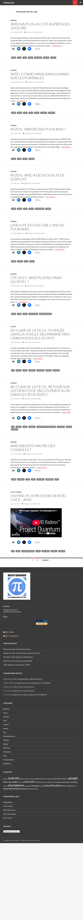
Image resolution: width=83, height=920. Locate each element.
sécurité (49, 785)
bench (20, 261)
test (63, 786)
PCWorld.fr (7, 752)
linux (19, 782)
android (13, 778)
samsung (74, 782)
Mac (4, 732)
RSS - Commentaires (12, 636)
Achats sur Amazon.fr (10, 610)
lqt (23, 782)
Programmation (8, 760)
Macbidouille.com (9, 736)
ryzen (32, 159)
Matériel (13, 20)
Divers (5, 713)
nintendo (50, 479)
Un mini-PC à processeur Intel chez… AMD (38, 497)
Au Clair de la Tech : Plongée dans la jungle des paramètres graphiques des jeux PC (39, 334)
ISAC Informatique (9, 814)
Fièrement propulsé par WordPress (30, 840)
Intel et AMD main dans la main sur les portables (39, 76)
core (19, 112)
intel (30, 57)
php (62, 782)
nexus (42, 782)
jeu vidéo (38, 57)
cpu (19, 57)
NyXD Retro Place (9, 810)
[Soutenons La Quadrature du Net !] (16, 586)
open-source (51, 782)
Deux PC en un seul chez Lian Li (24, 687)
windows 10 (25, 789)
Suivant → (46, 560)
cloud (36, 779)
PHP (4, 756)
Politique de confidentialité (10, 840)
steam (53, 57)
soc (57, 479)
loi (21, 782)
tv (66, 786)
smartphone (16, 785)
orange (58, 782)
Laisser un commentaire (34, 32)
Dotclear (6, 717)
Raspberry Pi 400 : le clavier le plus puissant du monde (21, 653)
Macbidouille (7, 802)
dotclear (50, 778)
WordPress (7, 764)
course (45, 778)
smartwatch (27, 786)
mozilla (37, 782)
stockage (35, 785)
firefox (59, 779)
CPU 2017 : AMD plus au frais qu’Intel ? (36, 279)
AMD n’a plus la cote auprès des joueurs (40, 26)
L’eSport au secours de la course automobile (17, 661)
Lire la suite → (57, 46)
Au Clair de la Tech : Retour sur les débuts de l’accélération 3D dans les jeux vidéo (40, 390)
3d (13, 370)
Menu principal (80, 2)
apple (21, 779)
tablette (58, 785)
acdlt (19, 370)
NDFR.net (6, 748)
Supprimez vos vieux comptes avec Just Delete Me (34, 683)
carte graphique (28, 551)
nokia (45, 782)
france (63, 779)
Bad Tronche (7, 818)
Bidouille (6, 709)
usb (75, 786)
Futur (12, 492)
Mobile (5, 744)
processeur (39, 208)
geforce (32, 370)
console (21, 479)
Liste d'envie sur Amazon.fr (12, 612)
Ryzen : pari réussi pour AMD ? (37, 129)
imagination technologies (46, 426)
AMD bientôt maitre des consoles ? (32, 448)
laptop (44, 112)
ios (8, 782)
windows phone (34, 789)
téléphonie (70, 786)
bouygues (31, 778)
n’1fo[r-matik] (7, 806)
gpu (25, 57)
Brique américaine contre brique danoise (17, 649)
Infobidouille (8, 2)
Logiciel (13, 326)
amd (13, 57)
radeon (51, 112)
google (73, 778)
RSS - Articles (9, 632)
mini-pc (54, 551)
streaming (41, 786)
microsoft (29, 781)
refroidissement (45, 314)
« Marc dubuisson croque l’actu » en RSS (16, 665)
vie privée (7, 788)
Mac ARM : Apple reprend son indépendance (18, 657)
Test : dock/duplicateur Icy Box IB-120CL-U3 (28, 679)
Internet (6, 724)
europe (54, 779)
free (67, 778)
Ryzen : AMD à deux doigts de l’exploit (37, 177)
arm (24, 779)
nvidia (46, 57)
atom (27, 779)
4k (13, 551)
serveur (5, 786)
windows (17, 788)
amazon (5, 779)
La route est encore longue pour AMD (37, 227)
